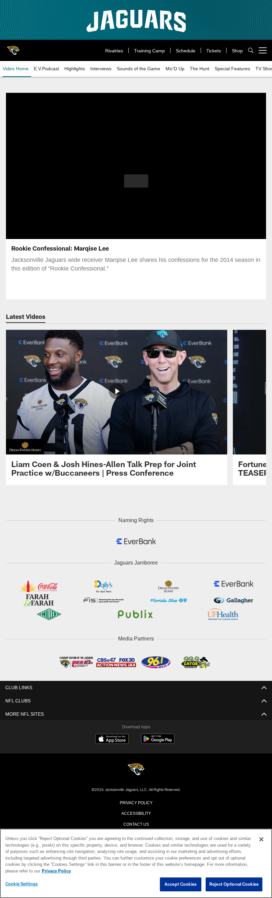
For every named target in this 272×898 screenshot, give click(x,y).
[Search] (250, 50)
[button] (136, 181)
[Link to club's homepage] (13, 47)
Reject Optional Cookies (234, 884)
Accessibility (136, 811)
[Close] (261, 839)
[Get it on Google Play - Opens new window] (158, 740)
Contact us (136, 822)
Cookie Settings (21, 884)
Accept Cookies (181, 884)
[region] (136, 863)
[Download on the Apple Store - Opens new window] (112, 738)
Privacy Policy (136, 800)
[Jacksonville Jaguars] (136, 768)
